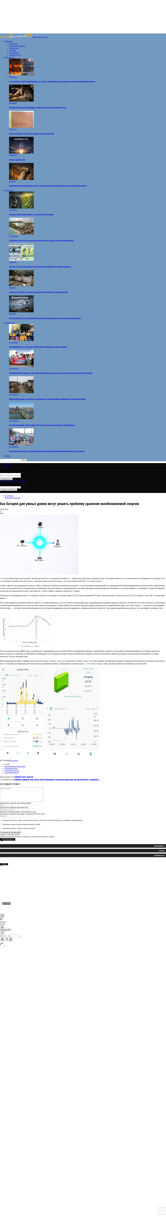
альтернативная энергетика (15, 766)
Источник (14, 760)
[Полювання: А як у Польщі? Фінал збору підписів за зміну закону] (21, 340)
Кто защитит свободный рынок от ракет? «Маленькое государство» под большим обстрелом (52, 81)
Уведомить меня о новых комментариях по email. (21, 824)
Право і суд (13, 48)
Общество (13, 43)
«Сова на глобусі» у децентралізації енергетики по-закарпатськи (38, 292)
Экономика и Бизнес (17, 46)
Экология (9, 190)
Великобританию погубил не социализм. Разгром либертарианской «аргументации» (47, 399)
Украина (9, 41)
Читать (161, 850)
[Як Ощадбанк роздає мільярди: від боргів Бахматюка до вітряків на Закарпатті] (21, 312)
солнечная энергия (12, 770)
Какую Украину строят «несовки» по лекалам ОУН (31, 133)
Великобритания (11, 768)
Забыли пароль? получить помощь (13, 481)
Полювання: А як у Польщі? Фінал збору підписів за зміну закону (38, 347)
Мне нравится (159, 846)
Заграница (10, 322)
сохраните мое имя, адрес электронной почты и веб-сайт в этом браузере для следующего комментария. (42, 820)
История (12, 50)
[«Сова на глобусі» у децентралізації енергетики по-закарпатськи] (21, 286)
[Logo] (8, 37)
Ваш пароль (25, 476)
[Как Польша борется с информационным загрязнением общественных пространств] (21, 445)
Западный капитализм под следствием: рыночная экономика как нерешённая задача (48, 185)
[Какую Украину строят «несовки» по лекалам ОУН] (21, 127)
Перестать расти (24, 776)
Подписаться (159, 855)
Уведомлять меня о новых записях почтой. (19, 828)
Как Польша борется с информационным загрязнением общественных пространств (47, 451)
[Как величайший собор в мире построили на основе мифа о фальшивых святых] (21, 419)
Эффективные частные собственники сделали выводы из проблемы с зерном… (57, 779)
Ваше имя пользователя (30, 474)
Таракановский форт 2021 (16, 907)
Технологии (14, 53)
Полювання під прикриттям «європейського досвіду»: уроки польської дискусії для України (50, 373)
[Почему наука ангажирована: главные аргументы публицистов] (21, 101)
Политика (9, 57)
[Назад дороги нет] (21, 153)
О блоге (8, 464)
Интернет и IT (15, 55)
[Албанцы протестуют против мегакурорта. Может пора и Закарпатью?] (21, 234)
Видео (8, 456)
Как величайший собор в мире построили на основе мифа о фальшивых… (42, 425)
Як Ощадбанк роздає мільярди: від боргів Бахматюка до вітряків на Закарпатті (45, 318)
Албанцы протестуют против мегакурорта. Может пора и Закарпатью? (41, 240)
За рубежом (13, 236)
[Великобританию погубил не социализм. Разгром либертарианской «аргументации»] (21, 392)
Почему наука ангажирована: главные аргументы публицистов (37, 107)
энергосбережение (12, 772)
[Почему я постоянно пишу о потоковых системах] (21, 208)
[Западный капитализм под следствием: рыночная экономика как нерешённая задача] (21, 179)
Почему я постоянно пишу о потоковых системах (31, 214)
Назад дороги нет (17, 159)
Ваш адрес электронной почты (33, 487)
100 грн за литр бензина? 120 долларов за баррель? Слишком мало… (40, 266)
